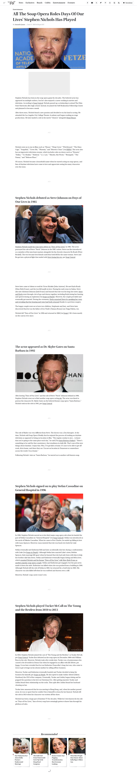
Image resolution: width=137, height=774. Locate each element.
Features (71, 3)
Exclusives (30, 3)
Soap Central (38, 103)
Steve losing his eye (55, 257)
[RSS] (118, 2)
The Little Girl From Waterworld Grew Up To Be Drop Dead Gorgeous (39, 760)
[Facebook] (87, 2)
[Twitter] (96, 2)
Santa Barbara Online (67, 441)
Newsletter (129, 3)
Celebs (48, 3)
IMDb (68, 150)
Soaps (65, 313)
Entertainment (59, 3)
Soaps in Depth (48, 297)
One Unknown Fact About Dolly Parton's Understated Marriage (21, 760)
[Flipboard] (100, 2)
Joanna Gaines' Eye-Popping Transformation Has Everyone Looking (58, 760)
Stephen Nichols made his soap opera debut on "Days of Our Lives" (40, 247)
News (21, 3)
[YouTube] (91, 2)
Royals (39, 3)
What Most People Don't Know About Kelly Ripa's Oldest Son (76, 759)
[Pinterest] (105, 2)
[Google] (114, 2)
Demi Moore (71, 118)
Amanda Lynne (20, 24)
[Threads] (109, 2)
